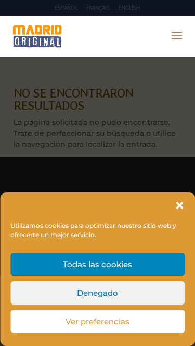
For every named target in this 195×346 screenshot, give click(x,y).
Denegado (97, 293)
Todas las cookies (97, 264)
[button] (179, 205)
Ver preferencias (97, 321)
